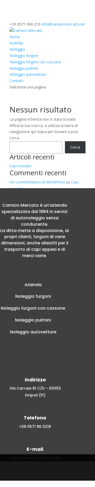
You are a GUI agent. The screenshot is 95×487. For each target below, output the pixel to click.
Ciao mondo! (20, 165)
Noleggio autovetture (28, 74)
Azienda (16, 42)
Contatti (16, 80)
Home (15, 36)
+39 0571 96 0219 (35, 426)
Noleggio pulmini (24, 68)
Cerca (14, 137)
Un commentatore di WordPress (37, 182)
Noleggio (17, 49)
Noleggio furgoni (24, 55)
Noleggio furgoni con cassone (35, 61)
